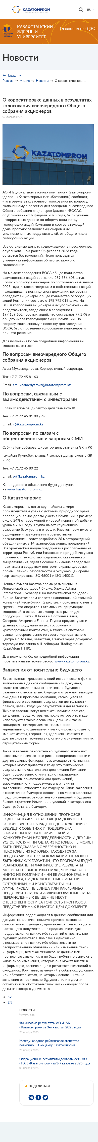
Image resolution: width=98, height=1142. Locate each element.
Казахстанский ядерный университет (35, 31)
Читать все (26, 1015)
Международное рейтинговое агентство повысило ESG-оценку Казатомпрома (49, 1043)
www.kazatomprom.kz (24, 489)
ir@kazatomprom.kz (28, 424)
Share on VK (31, 1097)
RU (89, 10)
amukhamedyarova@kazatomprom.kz (42, 385)
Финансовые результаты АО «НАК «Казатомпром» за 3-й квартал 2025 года (50, 1025)
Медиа (25, 81)
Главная (8, 81)
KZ (10, 997)
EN (10, 1002)
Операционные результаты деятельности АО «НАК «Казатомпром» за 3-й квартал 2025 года (54, 1061)
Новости (42, 81)
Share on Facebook (38, 1097)
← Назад (9, 75)
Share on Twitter (45, 1097)
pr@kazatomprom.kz (28, 476)
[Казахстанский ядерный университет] (8, 30)
